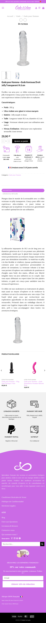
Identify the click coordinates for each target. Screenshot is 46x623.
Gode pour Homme (31, 16)
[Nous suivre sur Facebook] (12, 538)
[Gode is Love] (23, 8)
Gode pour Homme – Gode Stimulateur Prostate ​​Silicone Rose (34, 383)
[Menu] (3, 7)
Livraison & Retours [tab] (10, 194)
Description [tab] (7, 190)
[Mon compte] (36, 8)
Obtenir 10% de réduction (23, 584)
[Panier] (43, 8)
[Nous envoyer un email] (17, 538)
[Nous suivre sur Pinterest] (20, 538)
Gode (18, 16)
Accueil (10, 16)
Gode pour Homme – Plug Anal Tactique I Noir (10, 382)
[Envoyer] (42, 544)
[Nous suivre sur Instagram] (39, 8)
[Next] (41, 48)
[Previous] (5, 48)
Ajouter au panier (21, 141)
